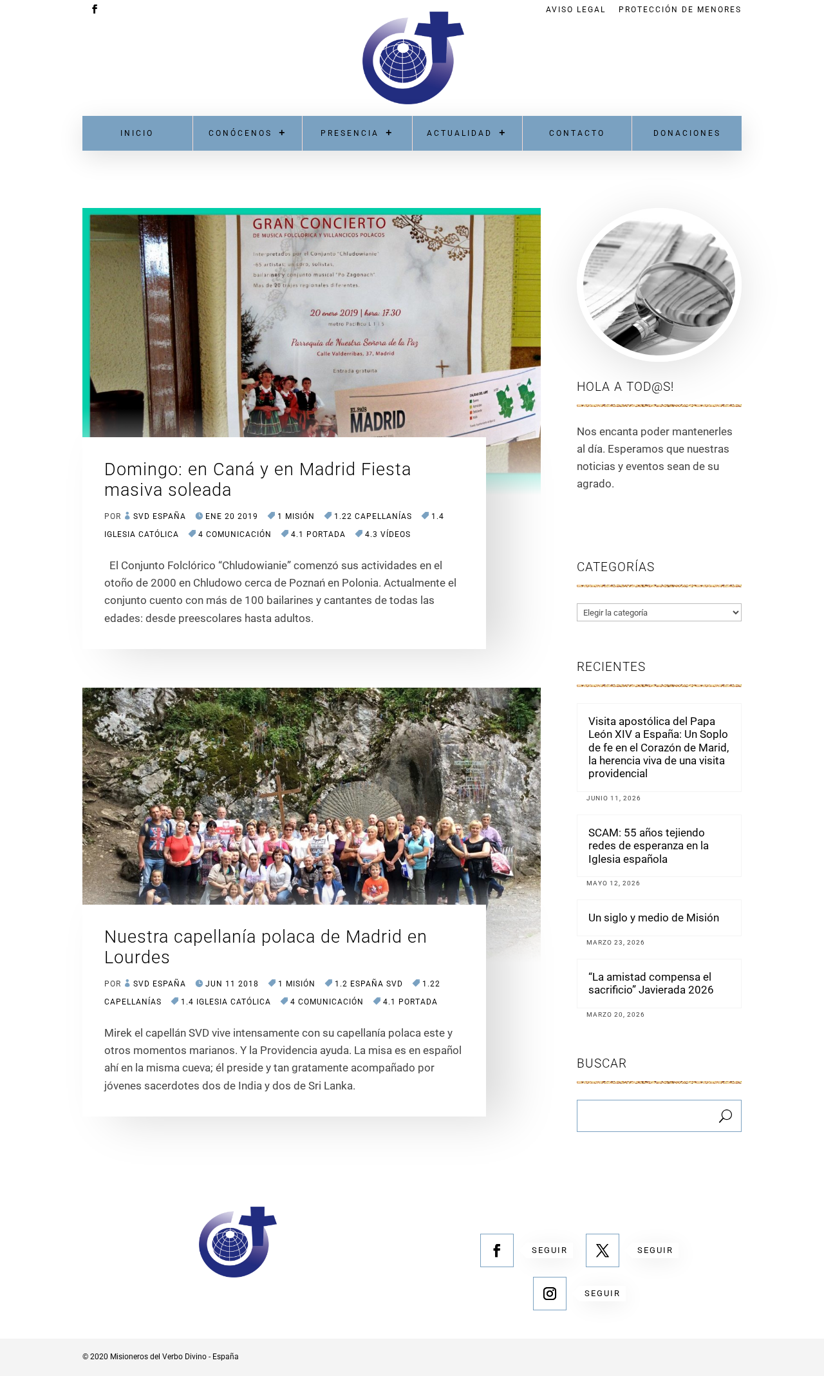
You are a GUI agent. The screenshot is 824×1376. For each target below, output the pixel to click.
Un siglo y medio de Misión (653, 917)
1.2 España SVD (369, 983)
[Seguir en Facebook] (497, 1250)
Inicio (137, 133)
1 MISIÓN (296, 516)
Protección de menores (680, 10)
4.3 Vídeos (388, 534)
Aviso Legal (576, 10)
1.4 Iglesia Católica (226, 1001)
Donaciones (687, 133)
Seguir (550, 1250)
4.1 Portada (318, 534)
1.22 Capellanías (373, 516)
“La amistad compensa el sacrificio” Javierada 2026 (651, 983)
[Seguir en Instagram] (549, 1293)
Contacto (577, 133)
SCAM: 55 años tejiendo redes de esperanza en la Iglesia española (648, 845)
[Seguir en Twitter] (602, 1250)
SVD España (159, 516)
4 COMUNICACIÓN (235, 534)
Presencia (350, 133)
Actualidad (459, 133)
